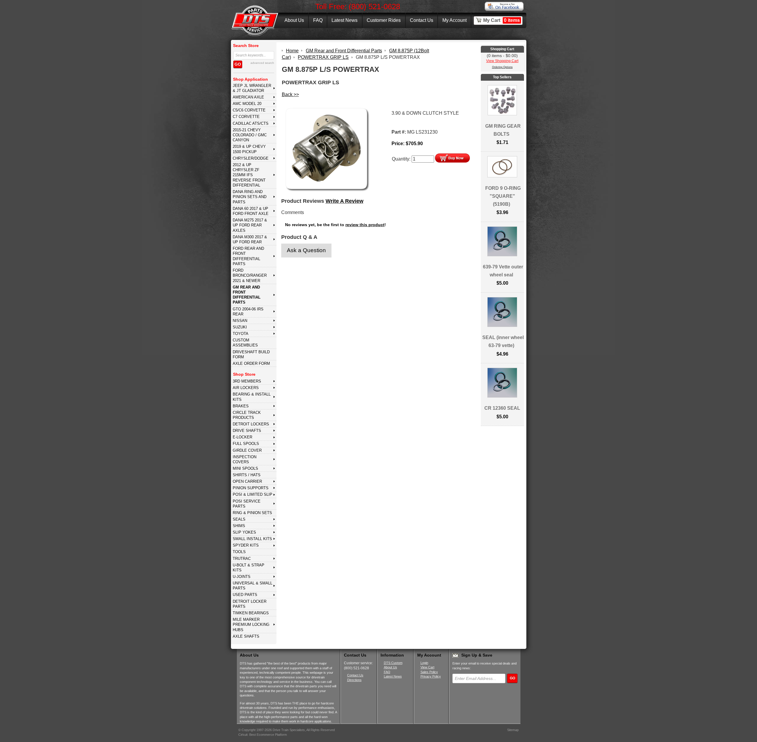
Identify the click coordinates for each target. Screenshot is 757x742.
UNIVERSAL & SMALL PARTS (252, 585)
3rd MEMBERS (247, 381)
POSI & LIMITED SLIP (252, 494)
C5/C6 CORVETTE (249, 110)
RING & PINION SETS (252, 513)
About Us (294, 20)
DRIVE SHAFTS (247, 430)
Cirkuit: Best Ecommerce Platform (262, 734)
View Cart (427, 667)
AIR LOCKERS (246, 387)
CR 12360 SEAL (502, 408)
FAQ (318, 20)
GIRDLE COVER (247, 450)
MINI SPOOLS (245, 468)
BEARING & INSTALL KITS (252, 396)
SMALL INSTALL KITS (252, 539)
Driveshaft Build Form (251, 354)
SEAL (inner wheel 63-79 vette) (503, 341)
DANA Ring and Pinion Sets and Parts (249, 196)
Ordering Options (502, 67)
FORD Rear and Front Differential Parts (248, 256)
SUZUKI (240, 327)
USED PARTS (245, 594)
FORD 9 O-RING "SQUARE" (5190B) (503, 196)
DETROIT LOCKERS (251, 424)
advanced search (262, 62)
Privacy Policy (430, 676)
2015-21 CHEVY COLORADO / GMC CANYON (250, 135)
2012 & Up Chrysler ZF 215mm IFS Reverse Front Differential (249, 175)
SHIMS (239, 526)
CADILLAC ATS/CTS (250, 123)
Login (424, 663)
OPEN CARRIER (247, 481)
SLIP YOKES (244, 532)
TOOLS (239, 552)
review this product (364, 225)
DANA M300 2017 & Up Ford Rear (250, 239)
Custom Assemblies (245, 342)
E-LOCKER (242, 437)
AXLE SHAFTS (246, 636)
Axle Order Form (251, 363)
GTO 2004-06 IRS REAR (248, 311)
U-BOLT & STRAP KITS (248, 567)
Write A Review (344, 201)
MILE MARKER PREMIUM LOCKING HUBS (251, 624)
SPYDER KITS (246, 545)
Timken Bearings (251, 613)
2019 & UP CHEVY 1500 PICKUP (249, 149)
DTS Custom (393, 663)
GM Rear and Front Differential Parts (247, 295)
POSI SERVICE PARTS (247, 503)
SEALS (239, 519)
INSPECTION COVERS (244, 459)
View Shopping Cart (502, 61)
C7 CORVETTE (246, 116)
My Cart (501, 20)
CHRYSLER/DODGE (250, 158)
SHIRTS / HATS (247, 475)
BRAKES (241, 406)
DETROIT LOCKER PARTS (249, 604)
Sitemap (513, 730)
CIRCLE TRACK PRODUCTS (247, 415)
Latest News (344, 20)
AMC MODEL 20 (247, 103)
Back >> (290, 94)
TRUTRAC (242, 558)
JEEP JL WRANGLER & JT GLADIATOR (252, 88)
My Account (454, 20)
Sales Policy (429, 672)
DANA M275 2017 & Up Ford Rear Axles (250, 225)
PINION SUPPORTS (250, 488)
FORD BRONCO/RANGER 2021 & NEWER (250, 275)
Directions (354, 680)
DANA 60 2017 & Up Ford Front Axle (250, 211)
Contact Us (421, 20)
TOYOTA (240, 333)
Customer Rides (384, 20)
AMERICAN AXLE (248, 97)
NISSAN (240, 320)
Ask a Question (306, 250)
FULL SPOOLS (246, 443)
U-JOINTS (241, 576)
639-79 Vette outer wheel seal (503, 270)
